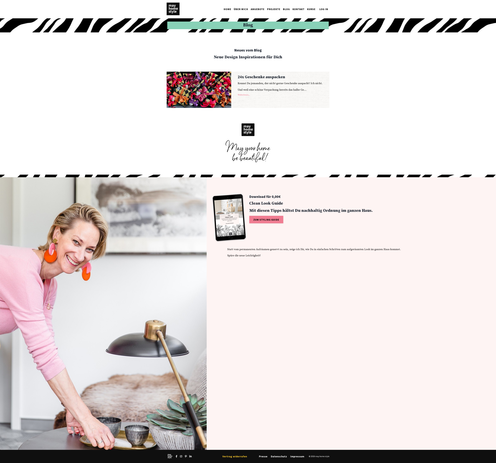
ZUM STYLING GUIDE (266, 219)
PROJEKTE (273, 9)
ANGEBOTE (257, 9)
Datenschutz (279, 456)
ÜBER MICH (241, 9)
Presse (263, 456)
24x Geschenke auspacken (261, 77)
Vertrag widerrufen (234, 456)
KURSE (311, 9)
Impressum (297, 456)
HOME (227, 9)
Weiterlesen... (244, 95)
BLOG (286, 9)
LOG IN (323, 9)
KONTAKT (298, 9)
